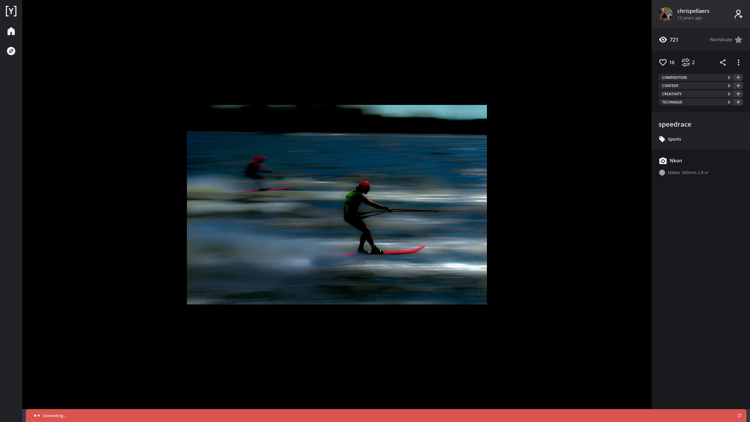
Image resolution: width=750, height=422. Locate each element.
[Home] (11, 11)
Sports (674, 139)
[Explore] (11, 51)
